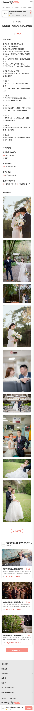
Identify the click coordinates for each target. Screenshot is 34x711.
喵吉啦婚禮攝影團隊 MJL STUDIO (15, 7)
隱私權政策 (13, 698)
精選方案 (23, 7)
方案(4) (24, 15)
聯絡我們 (4, 698)
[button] (17, 664)
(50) (13, 15)
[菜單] (31, 2)
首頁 (3, 7)
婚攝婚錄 (8, 7)
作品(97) (18, 15)
